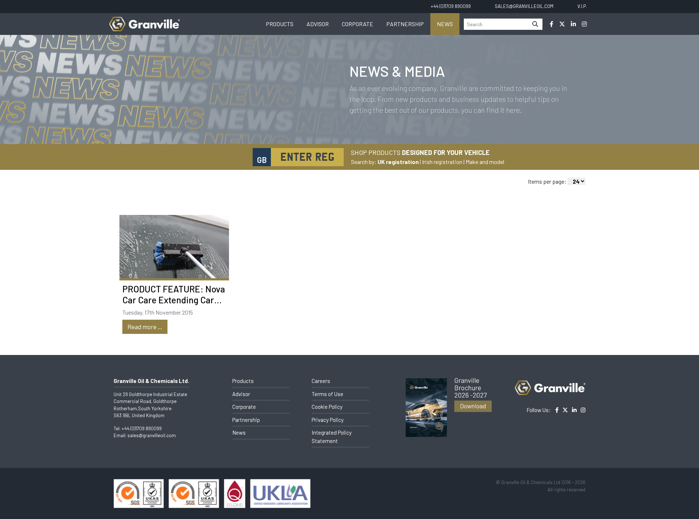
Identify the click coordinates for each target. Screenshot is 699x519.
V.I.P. (582, 6)
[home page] (144, 20)
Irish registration (442, 161)
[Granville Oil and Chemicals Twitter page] (562, 24)
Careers (321, 381)
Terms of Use (327, 394)
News (445, 23)
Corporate (357, 23)
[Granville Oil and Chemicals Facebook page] (551, 24)
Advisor (318, 23)
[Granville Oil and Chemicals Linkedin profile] (573, 24)
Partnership (405, 23)
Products (279, 23)
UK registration (398, 161)
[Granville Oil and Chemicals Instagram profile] (584, 24)
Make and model (485, 161)
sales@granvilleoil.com (151, 435)
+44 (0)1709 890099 (142, 428)
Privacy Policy (328, 419)
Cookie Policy (327, 406)
